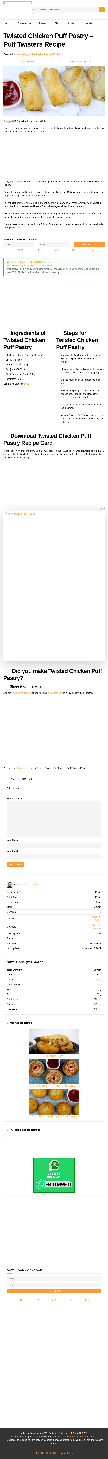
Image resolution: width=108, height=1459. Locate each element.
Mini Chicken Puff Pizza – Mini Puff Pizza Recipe (54, 1086)
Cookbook (72, 23)
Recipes (30, 768)
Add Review (13, 788)
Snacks (97, 928)
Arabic (98, 920)
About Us (39, 1453)
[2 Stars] (7, 121)
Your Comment (14, 798)
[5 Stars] (17, 121)
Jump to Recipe (27, 61)
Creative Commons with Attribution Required (74, 1436)
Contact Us (51, 1453)
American (96, 917)
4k (73, 250)
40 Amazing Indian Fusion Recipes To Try (38, 54)
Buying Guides (24, 23)
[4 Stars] (11, 121)
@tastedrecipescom (22, 693)
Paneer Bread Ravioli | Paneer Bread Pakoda (54, 1116)
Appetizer (96, 925)
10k (90, 250)
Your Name (12, 840)
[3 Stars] (9, 121)
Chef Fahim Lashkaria (28, 884)
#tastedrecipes (55, 693)
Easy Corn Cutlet (54, 1056)
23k (20, 250)
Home (20, 768)
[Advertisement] (54, 157)
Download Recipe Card (80, 61)
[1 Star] (4, 121)
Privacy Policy (66, 1453)
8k (38, 250)
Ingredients (90, 23)
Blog (57, 23)
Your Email (12, 851)
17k (55, 250)
